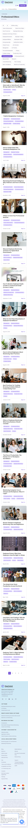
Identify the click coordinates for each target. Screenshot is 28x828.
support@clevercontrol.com (7, 694)
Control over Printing (5, 726)
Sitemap (3, 776)
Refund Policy (18, 756)
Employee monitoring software (10, 33)
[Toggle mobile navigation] (25, 2)
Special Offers (4, 778)
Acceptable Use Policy (6, 766)
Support (16, 760)
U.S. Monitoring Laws (6, 768)
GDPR (16, 765)
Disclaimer (3, 762)
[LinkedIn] (12, 699)
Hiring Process (6, 45)
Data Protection (6, 31)
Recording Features (7, 720)
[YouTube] (9, 699)
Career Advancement (7, 28)
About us (3, 751)
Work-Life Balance (7, 64)
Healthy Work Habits (18, 42)
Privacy (17, 50)
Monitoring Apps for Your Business (9, 741)
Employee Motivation (7, 36)
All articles (4, 13)
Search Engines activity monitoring (8, 736)
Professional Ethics (7, 56)
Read (22, 95)
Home (3, 9)
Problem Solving (6, 53)
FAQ (2, 760)
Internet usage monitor (8, 729)
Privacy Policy (4, 755)
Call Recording (14, 25)
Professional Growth (19, 56)
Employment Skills (18, 39)
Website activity (4, 732)
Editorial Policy (4, 757)
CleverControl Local (5, 710)
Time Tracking (17, 61)
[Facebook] (6, 699)
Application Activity (5, 734)
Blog (6, 9)
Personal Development (8, 50)
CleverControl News (19, 28)
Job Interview (16, 45)
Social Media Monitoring (8, 739)
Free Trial (22, 5)
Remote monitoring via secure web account (10, 715)
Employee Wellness (7, 39)
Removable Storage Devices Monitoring (10, 725)
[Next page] (21, 673)
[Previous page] (6, 673)
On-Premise (14, 47)
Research (14, 59)
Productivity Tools (17, 53)
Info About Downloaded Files (20, 754)
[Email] (16, 699)
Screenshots (4, 723)
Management (6, 47)
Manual (16, 751)
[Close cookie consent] (25, 809)
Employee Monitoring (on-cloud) (8, 706)
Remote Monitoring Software (10, 713)
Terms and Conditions (6, 764)
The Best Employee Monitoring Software (19, 763)
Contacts (3, 771)
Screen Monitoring (7, 61)
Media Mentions (18, 749)
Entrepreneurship (6, 42)
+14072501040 (4, 696)
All (3, 25)
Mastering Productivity (6, 743)
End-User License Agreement (5, 774)
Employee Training (19, 36)
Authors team (4, 753)
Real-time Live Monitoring (6, 717)
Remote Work (6, 59)
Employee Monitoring (18, 31)
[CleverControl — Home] (12, 2)
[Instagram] (2, 699)
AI (7, 25)
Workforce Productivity (19, 64)
